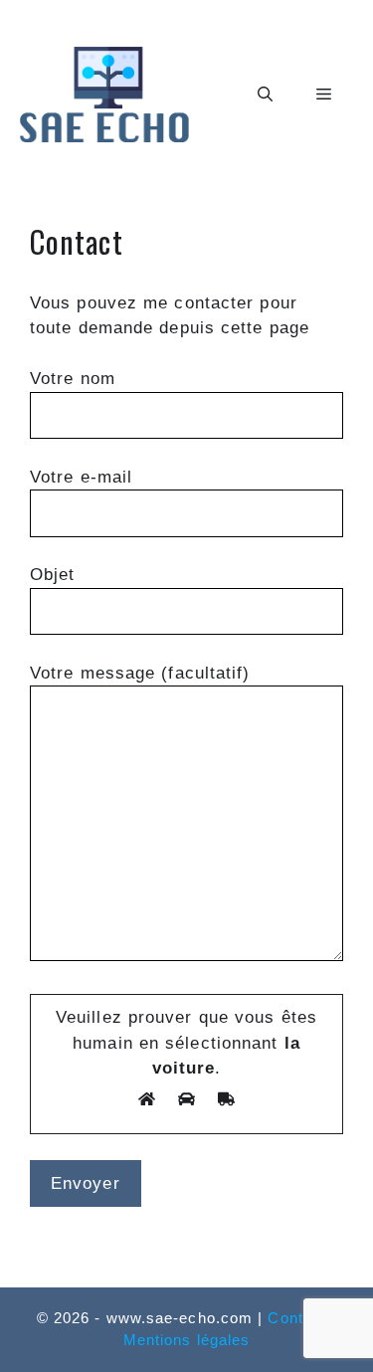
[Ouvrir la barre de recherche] (265, 94)
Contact (297, 1317)
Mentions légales (187, 1339)
